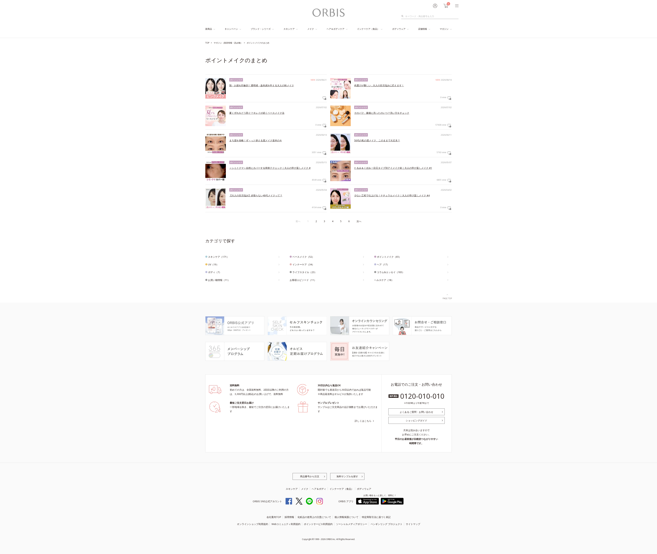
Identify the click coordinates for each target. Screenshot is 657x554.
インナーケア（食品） (368, 28)
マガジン (444, 28)
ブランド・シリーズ (261, 28)
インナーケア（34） (303, 264)
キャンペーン (231, 28)
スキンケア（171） (218, 256)
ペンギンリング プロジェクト (386, 524)
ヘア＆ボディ (319, 488)
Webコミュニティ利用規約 (286, 524)
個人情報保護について (346, 517)
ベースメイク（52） (303, 256)
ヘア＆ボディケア (335, 28)
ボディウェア (398, 28)
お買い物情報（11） (219, 280)
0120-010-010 (422, 396)
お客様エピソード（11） (303, 280)
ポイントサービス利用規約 (318, 524)
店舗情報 (422, 28)
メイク (310, 28)
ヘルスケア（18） (384, 280)
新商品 (208, 28)
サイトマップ (413, 524)
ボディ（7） (214, 272)
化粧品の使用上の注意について (314, 517)
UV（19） (213, 264)
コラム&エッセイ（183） (390, 272)
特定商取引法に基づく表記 (376, 517)
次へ (359, 221)
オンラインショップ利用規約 (252, 524)
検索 (403, 16)
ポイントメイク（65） (389, 256)
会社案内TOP (274, 517)
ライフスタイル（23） (304, 272)
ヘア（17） (383, 264)
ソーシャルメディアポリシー (351, 524)
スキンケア (289, 28)
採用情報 (289, 517)
